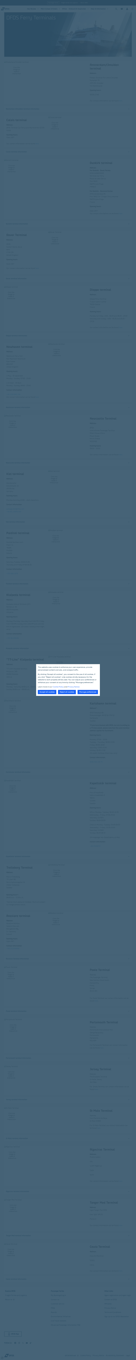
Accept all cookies (47, 692)
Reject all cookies (67, 692)
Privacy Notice (73, 687)
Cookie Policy (58, 687)
